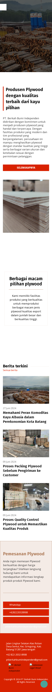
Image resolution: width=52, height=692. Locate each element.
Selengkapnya (26, 167)
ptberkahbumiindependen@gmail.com (26, 620)
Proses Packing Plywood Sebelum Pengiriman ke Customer (22, 470)
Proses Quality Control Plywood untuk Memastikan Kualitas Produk (25, 524)
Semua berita (10, 370)
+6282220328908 (18, 612)
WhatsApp (15, 604)
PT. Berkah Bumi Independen (28, 7)
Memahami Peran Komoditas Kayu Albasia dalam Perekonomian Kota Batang (25, 417)
